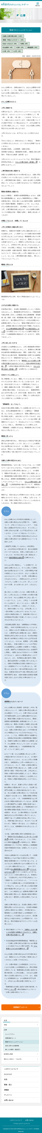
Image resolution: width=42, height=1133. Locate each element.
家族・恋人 (8, 1084)
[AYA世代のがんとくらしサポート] (16, 4)
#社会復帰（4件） (8, 47)
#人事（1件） (6, 51)
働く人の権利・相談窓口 (12, 1049)
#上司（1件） (17, 51)
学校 (5, 1025)
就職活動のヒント (10, 1038)
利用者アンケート (20, 1007)
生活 (5, 1020)
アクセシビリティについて (21, 1123)
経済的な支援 (8, 1054)
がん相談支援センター (18, 869)
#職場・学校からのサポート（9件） (13, 40)
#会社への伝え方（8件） (10, 43)
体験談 (6, 1090)
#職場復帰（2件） (32, 47)
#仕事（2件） (20, 47)
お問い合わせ (8, 1100)
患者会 (14, 842)
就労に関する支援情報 (12, 1045)
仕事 (5, 1030)
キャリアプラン (10, 1034)
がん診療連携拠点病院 (14, 328)
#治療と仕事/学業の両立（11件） (12, 36)
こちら (11, 989)
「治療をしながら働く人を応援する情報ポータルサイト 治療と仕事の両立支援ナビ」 (21, 932)
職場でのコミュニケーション (14, 1042)
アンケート (8, 1095)
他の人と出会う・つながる (12, 1059)
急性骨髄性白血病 (15, 557)
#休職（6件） (24, 43)
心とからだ (8, 1074)
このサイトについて (11, 1069)
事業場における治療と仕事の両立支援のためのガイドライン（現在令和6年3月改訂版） (21, 363)
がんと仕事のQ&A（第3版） (25, 162)
